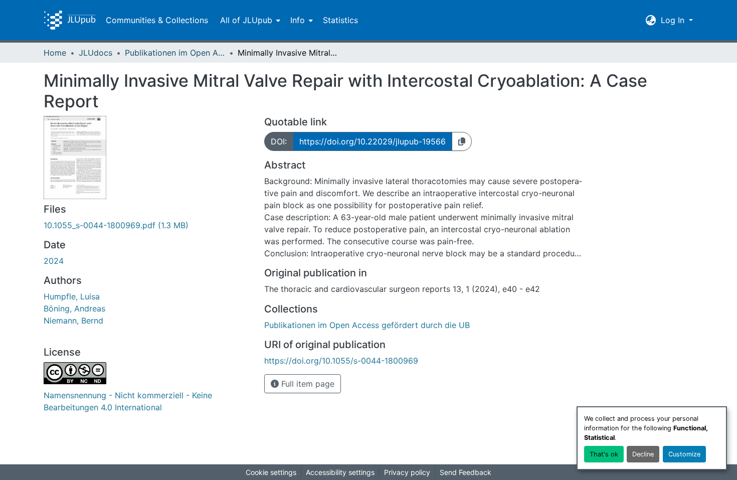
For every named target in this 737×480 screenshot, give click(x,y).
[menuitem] (249, 20)
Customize (684, 454)
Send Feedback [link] (465, 472)
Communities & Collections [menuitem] (157, 20)
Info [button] (297, 20)
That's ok (604, 454)
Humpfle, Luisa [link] (72, 296)
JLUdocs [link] (95, 53)
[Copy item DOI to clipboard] (462, 141)
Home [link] (55, 53)
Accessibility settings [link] (340, 472)
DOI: (279, 141)
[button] (70, 20)
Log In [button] (674, 20)
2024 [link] (54, 261)
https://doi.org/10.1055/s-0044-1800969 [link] (341, 361)
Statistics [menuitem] (340, 20)
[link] (148, 225)
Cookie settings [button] (271, 472)
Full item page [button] (306, 384)
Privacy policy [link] (407, 472)
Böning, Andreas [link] (74, 308)
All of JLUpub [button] (246, 20)
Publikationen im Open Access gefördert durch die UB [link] (175, 53)
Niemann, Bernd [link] (73, 320)
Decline (643, 454)
